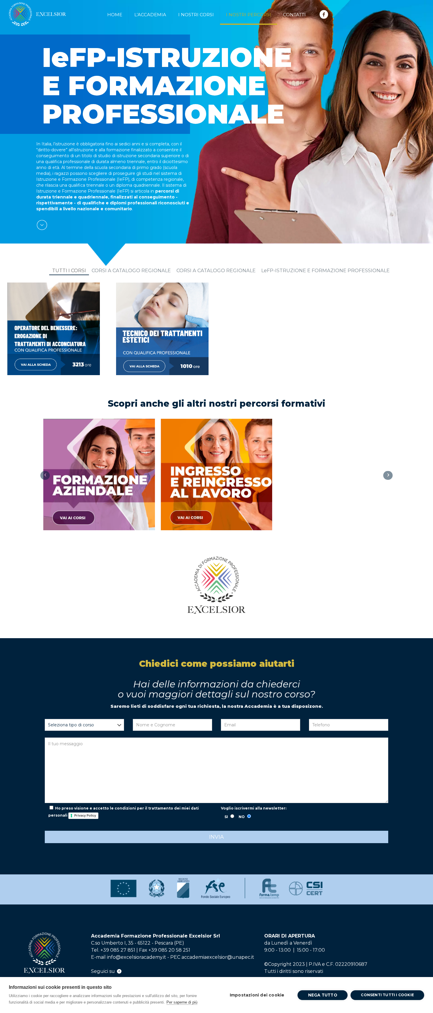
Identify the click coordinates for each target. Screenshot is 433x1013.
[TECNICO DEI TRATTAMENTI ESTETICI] (162, 329)
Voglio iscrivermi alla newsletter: (253, 808)
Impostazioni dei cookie (257, 995)
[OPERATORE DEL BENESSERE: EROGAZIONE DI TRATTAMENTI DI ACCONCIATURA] (53, 329)
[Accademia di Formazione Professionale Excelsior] (37, 11)
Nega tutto (322, 995)
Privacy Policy (85, 815)
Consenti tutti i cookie (387, 995)
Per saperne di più (181, 1002)
